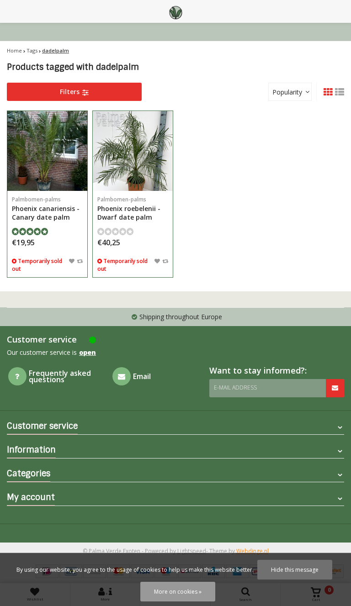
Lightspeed (191, 551)
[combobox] (290, 92)
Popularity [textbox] (287, 92)
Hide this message (295, 570)
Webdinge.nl (252, 551)
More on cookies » (178, 591)
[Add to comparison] (80, 260)
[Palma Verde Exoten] (175, 11)
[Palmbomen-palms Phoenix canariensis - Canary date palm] (47, 151)
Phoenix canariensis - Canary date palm (46, 208)
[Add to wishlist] (71, 260)
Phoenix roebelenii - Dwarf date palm (128, 208)
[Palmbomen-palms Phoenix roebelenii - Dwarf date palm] (133, 151)
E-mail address (235, 387)
